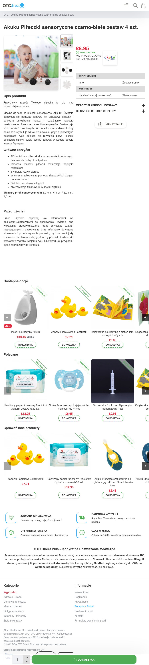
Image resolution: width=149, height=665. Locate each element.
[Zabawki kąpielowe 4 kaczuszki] (69, 307)
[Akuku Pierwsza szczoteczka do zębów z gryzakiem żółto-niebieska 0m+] (112, 454)
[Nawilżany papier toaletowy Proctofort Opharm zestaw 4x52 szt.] (25, 381)
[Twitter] (106, 639)
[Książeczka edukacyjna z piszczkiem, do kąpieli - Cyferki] (112, 307)
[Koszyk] (144, 5)
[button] (84, 659)
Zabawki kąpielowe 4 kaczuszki (69, 332)
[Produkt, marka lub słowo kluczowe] (134, 5)
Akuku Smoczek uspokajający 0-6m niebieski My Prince (69, 407)
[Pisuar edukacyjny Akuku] (25, 307)
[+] (26, 657)
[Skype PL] (130, 639)
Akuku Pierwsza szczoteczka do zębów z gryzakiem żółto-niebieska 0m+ (113, 482)
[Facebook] (89, 639)
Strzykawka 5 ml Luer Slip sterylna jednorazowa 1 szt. (112, 407)
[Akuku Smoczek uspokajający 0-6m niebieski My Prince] (69, 381)
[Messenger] (114, 639)
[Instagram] (97, 639)
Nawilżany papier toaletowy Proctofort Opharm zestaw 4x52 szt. (25, 407)
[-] (26, 662)
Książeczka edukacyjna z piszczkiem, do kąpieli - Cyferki (112, 333)
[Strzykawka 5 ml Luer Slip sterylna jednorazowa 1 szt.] (112, 381)
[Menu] (126, 5)
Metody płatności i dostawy (96, 105)
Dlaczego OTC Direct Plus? (96, 111)
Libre (108, 559)
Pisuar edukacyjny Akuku (25, 332)
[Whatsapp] (122, 639)
